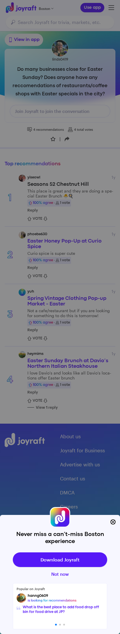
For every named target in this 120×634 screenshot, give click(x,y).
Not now (60, 574)
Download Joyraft (60, 559)
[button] (56, 625)
